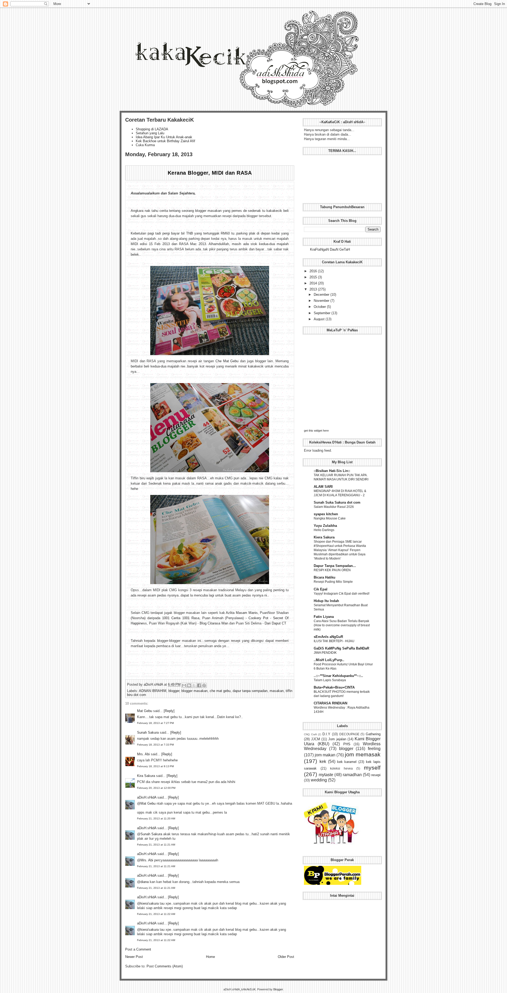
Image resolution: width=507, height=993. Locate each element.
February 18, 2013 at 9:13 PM (155, 766)
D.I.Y (326, 734)
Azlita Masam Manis (241, 613)
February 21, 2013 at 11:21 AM (156, 844)
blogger (173, 691)
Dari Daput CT (275, 623)
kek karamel (347, 762)
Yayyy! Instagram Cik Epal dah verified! (341, 593)
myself (372, 768)
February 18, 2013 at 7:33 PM (155, 744)
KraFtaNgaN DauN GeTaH (330, 249)
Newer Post (134, 957)
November (322, 301)
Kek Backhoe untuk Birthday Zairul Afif (165, 141)
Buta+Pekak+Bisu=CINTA (334, 687)
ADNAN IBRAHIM (152, 691)
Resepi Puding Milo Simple (333, 582)
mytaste (326, 774)
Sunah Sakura (148, 732)
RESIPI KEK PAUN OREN (332, 570)
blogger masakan (194, 691)
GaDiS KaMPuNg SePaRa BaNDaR (341, 648)
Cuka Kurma (145, 145)
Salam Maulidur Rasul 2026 (334, 507)
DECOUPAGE (349, 734)
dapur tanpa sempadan (250, 691)
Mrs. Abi (143, 754)
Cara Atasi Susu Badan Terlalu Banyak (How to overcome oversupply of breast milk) (342, 625)
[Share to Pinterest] (204, 685)
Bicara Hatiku (324, 577)
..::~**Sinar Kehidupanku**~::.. (338, 676)
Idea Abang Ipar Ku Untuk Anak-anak (164, 137)
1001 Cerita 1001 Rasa (180, 618)
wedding (319, 780)
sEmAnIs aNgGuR (328, 637)
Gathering (373, 734)
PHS (346, 744)
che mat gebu (220, 691)
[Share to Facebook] (199, 685)
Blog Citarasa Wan (214, 623)
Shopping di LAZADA (152, 129)
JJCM (315, 739)
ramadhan (352, 774)
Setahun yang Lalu (150, 133)
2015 (313, 277)
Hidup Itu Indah (326, 601)
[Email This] (184, 685)
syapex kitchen (326, 514)
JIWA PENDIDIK (325, 653)
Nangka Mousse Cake (330, 518)
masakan (277, 691)
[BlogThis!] (189, 685)
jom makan (325, 755)
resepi (376, 775)
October (320, 307)
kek (323, 761)
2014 (313, 283)
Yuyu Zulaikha (325, 526)
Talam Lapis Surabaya (330, 680)
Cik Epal (320, 589)
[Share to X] (194, 685)
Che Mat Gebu (226, 361)
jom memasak (363, 754)
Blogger (278, 989)
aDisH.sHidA (154, 684)
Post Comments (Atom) (165, 966)
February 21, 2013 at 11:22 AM (156, 914)
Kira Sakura (146, 776)
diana (144, 882)
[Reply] (169, 711)
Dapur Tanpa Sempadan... (335, 566)
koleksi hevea (341, 768)
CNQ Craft (310, 734)
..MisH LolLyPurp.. (329, 660)
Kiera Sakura (324, 537)
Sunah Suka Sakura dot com (337, 502)
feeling (374, 748)
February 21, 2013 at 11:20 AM (156, 818)
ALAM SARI (323, 487)
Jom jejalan (337, 739)
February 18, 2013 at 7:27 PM (155, 723)
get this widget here (316, 430)
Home (210, 957)
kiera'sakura (149, 903)
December (322, 295)
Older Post (286, 957)
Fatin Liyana (324, 617)
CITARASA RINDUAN (330, 703)
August (320, 319)
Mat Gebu (144, 711)
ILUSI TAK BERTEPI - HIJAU (334, 641)
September (322, 313)
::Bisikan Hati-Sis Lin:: (332, 471)
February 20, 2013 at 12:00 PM (156, 787)
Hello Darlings (324, 530)
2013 (313, 289)
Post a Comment (138, 949)
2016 (313, 271)
